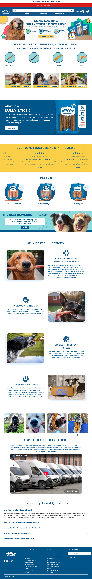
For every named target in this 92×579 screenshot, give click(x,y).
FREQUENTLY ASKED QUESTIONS (54, 556)
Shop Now (11, 128)
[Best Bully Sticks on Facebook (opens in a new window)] (5, 561)
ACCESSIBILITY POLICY (30, 564)
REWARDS (27, 568)
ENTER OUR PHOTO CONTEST (53, 570)
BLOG (48, 560)
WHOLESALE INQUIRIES (30, 560)
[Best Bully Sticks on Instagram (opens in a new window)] (12, 561)
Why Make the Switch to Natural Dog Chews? (19, 539)
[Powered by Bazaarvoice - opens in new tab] (82, 435)
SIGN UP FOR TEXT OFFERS (53, 564)
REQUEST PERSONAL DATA (31, 566)
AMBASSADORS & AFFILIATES (53, 562)
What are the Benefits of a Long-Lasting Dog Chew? (22, 528)
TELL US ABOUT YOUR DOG (53, 566)
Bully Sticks (59, 13)
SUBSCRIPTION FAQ (29, 562)
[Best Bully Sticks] (6, 11)
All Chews (25, 14)
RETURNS (27, 555)
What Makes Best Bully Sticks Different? (18, 510)
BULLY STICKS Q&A (51, 558)
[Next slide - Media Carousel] (89, 423)
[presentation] (46, 28)
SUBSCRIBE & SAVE (51, 572)
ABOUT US (49, 553)
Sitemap (27, 572)
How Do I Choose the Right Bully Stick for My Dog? (21, 522)
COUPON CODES (29, 570)
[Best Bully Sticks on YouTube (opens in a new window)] (7, 561)
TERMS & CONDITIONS (30, 556)
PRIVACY (27, 553)
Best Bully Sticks (10, 576)
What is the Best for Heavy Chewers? (16, 533)
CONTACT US (50, 555)
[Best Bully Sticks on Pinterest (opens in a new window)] (10, 561)
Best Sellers (43, 13)
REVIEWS (49, 568)
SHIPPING (27, 558)
